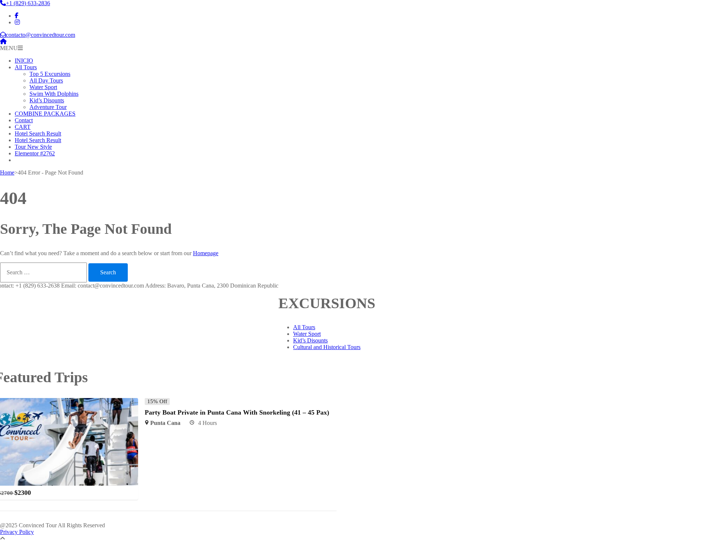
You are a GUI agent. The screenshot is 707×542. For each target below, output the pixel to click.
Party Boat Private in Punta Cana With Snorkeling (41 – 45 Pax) (237, 412)
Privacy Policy (17, 532)
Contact (24, 120)
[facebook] (16, 16)
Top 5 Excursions (49, 74)
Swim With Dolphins (53, 94)
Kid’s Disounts (46, 100)
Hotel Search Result (38, 133)
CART (23, 127)
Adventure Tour (48, 107)
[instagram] (17, 22)
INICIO (24, 60)
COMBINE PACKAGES (45, 113)
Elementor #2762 (35, 153)
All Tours (26, 67)
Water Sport (43, 87)
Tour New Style (33, 147)
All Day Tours (46, 80)
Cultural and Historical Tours (326, 347)
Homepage (205, 253)
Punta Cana (165, 423)
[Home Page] (3, 41)
